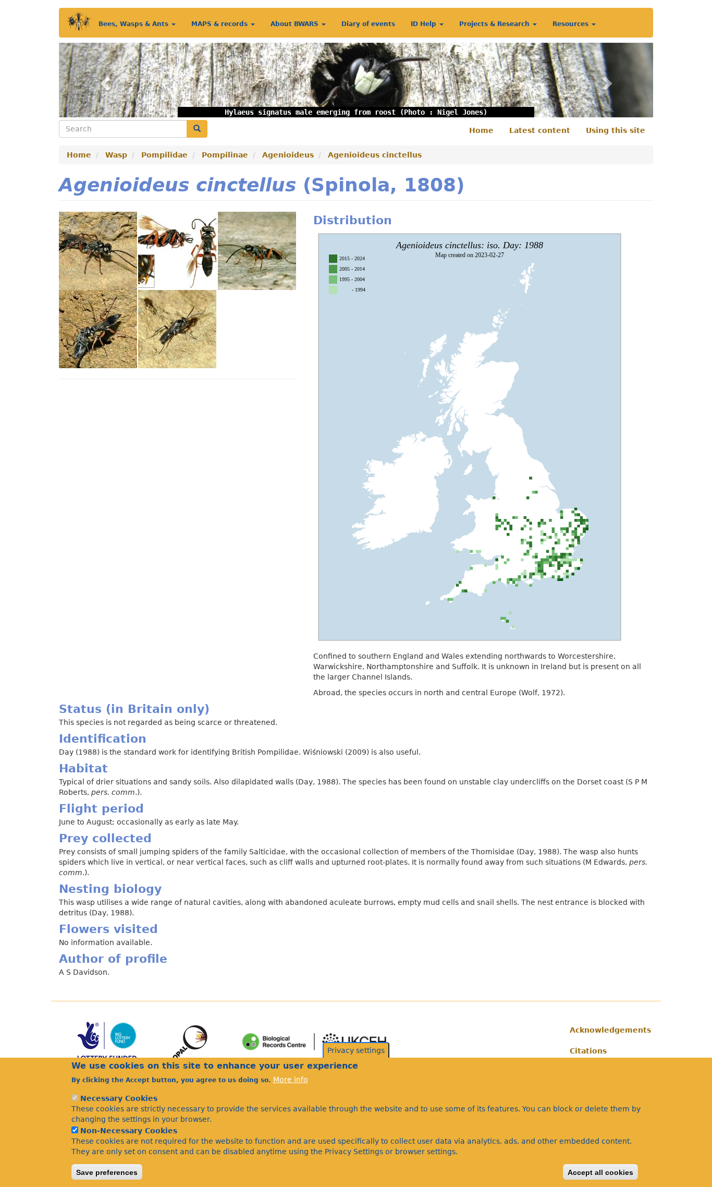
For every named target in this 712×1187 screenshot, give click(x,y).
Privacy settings (356, 1050)
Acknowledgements (607, 1030)
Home (481, 130)
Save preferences (107, 1172)
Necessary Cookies (118, 1098)
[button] (103, 80)
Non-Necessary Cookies (128, 1131)
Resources (572, 24)
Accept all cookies (600, 1172)
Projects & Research (495, 24)
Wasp (116, 155)
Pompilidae (164, 155)
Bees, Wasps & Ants (134, 24)
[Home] (79, 22)
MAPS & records (220, 24)
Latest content (539, 130)
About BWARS (296, 24)
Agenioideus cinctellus (375, 155)
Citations (588, 1051)
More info (290, 1079)
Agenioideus (288, 155)
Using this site (615, 130)
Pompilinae (225, 155)
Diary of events (368, 24)
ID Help (424, 24)
